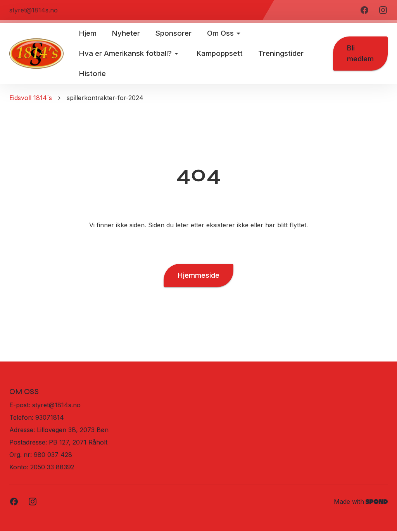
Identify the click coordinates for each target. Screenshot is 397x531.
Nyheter (126, 33)
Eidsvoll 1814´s (30, 98)
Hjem (88, 33)
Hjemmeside (198, 275)
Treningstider (281, 53)
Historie (92, 73)
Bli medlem (360, 53)
